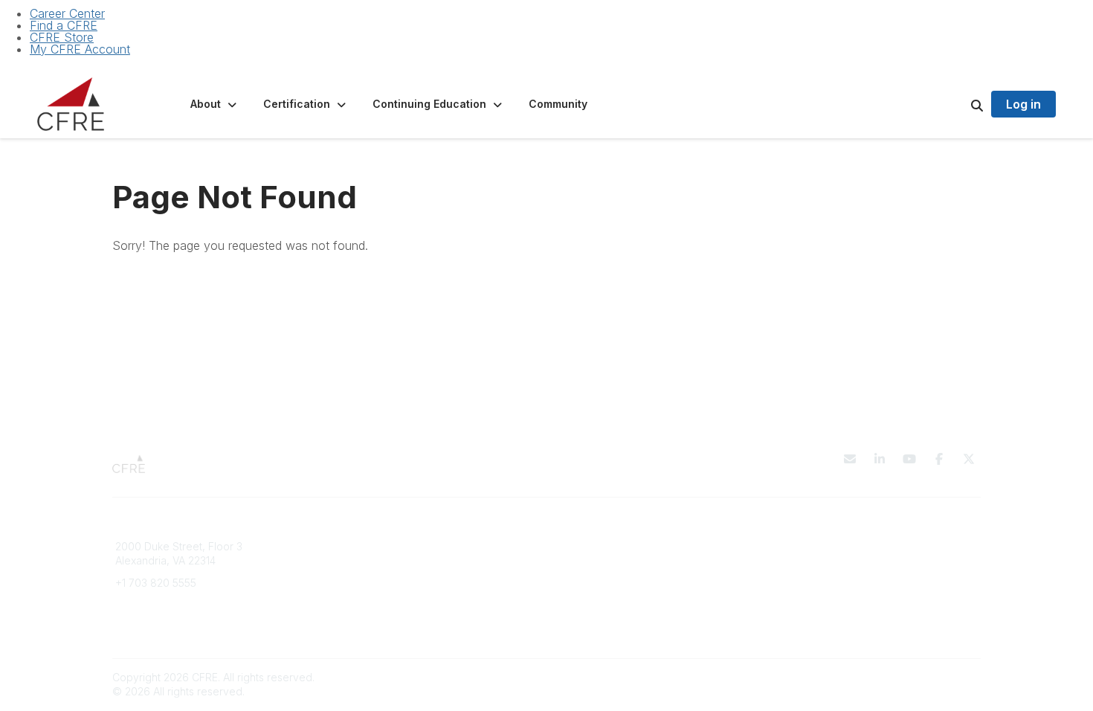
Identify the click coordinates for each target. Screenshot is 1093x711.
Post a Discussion (598, 560)
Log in (1023, 104)
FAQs (348, 560)
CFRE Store (62, 37)
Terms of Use (808, 560)
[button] (214, 104)
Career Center (67, 13)
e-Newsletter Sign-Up (168, 626)
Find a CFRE (63, 25)
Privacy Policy (810, 546)
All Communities (593, 546)
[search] (958, 104)
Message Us (145, 605)
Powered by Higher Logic (917, 677)
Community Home (598, 575)
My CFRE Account (80, 49)
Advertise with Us (818, 575)
